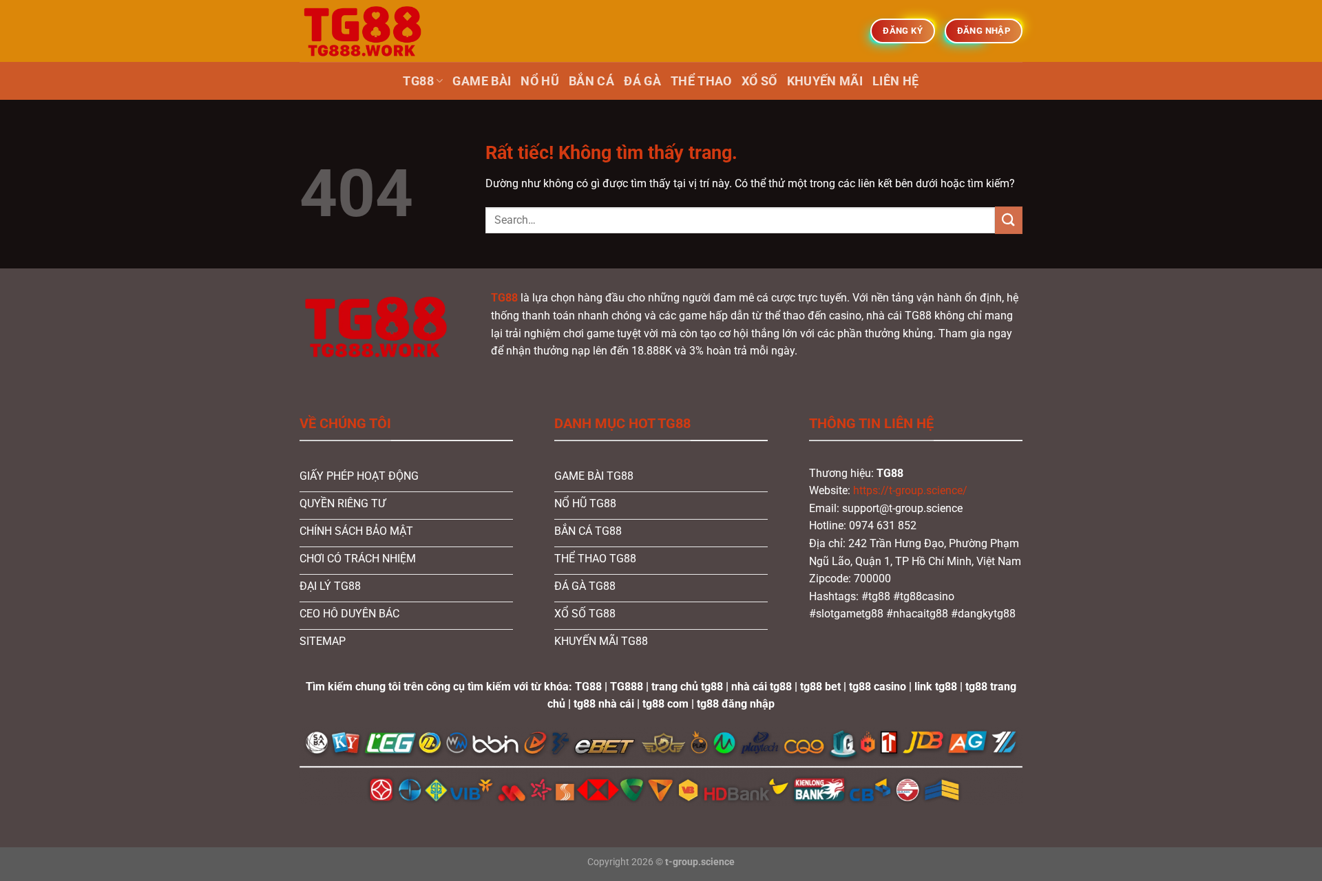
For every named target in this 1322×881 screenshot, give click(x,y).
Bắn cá (591, 81)
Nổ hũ (540, 81)
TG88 (418, 81)
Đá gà (642, 81)
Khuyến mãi (825, 81)
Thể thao (701, 81)
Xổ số (759, 81)
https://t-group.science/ (910, 490)
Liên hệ (895, 81)
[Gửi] (1008, 219)
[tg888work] (368, 31)
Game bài (481, 81)
